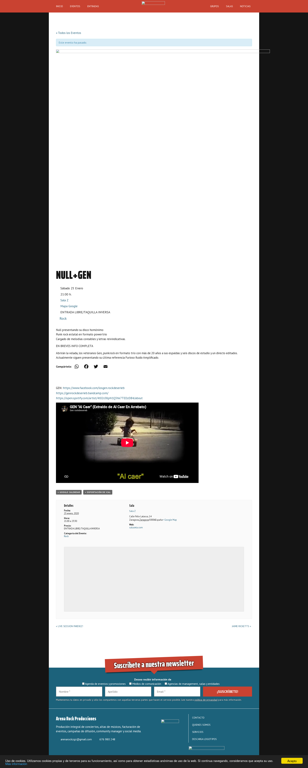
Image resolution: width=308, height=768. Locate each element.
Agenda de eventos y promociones (105, 683)
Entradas (93, 6)
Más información (16, 764)
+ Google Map (170, 519)
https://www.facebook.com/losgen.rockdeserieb (94, 388)
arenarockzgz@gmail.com (76, 739)
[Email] (105, 366)
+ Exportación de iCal (98, 492)
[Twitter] (96, 366)
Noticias (245, 6)
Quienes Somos (201, 724)
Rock (63, 318)
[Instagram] (71, 750)
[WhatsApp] (76, 366)
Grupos (214, 6)
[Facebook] (86, 366)
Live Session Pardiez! (69, 626)
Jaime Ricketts (241, 626)
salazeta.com (136, 527)
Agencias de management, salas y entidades (193, 683)
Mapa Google (69, 306)
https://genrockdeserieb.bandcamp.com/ (82, 393)
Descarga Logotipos (204, 739)
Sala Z (64, 300)
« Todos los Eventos (68, 33)
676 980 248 (107, 739)
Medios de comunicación (146, 683)
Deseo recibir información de (152, 679)
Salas (229, 6)
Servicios (197, 732)
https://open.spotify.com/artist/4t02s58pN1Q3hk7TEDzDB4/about (99, 398)
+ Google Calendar (69, 492)
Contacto (198, 717)
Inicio (59, 6)
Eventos (75, 6)
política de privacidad (205, 699)
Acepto (292, 761)
